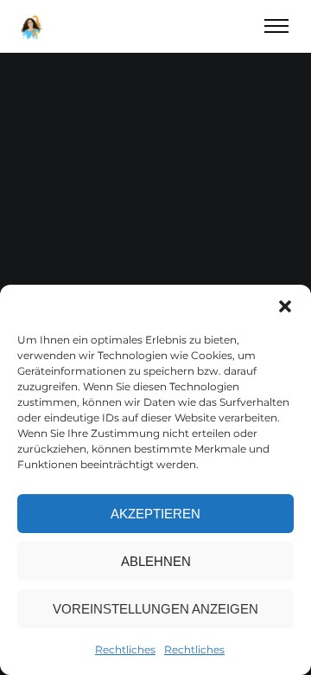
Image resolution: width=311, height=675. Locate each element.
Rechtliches (125, 649)
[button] (285, 306)
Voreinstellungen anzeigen (155, 608)
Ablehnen (156, 561)
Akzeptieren (155, 513)
